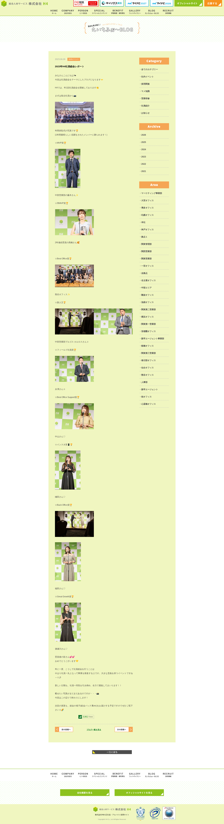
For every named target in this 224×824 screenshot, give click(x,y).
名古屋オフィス (148, 280)
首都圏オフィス (148, 331)
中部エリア (146, 288)
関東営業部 (146, 258)
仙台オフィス (147, 368)
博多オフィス (147, 208)
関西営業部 (146, 251)
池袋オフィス (147, 302)
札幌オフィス (147, 215)
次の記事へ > (124, 729)
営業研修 (145, 98)
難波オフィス (147, 295)
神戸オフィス (147, 229)
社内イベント (147, 77)
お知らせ (145, 113)
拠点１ (144, 237)
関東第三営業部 (148, 353)
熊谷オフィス (147, 375)
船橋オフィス (147, 346)
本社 (143, 222)
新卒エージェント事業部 (152, 338)
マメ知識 (145, 91)
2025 (143, 142)
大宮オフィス (147, 200)
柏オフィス (146, 397)
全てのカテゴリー (149, 69)
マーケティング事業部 (151, 193)
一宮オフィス (147, 266)
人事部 (144, 382)
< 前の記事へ (64, 729)
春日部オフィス (148, 360)
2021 (143, 171)
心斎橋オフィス (148, 404)
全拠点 (144, 273)
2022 (143, 164)
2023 (143, 157)
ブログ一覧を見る (94, 730)
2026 (143, 135)
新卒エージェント (149, 389)
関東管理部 (146, 244)
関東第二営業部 (148, 309)
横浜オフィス (147, 317)
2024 (143, 149)
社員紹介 (145, 106)
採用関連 (145, 84)
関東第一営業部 (148, 324)
